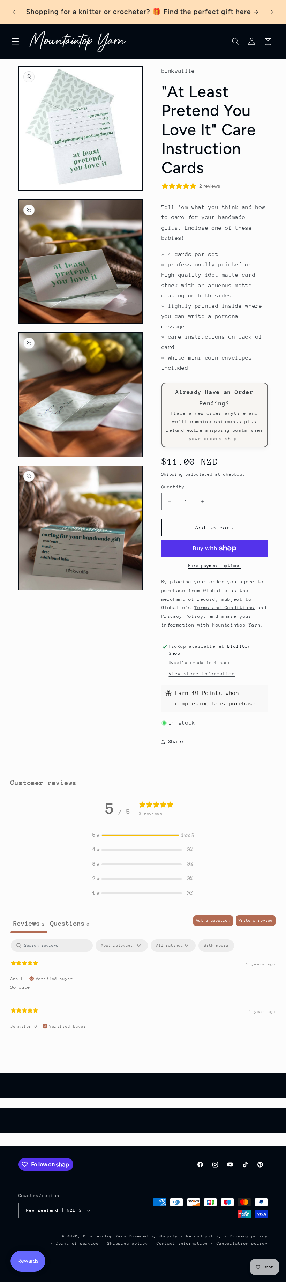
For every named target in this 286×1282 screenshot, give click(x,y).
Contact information (182, 1243)
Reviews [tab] (29, 923)
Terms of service (77, 1243)
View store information (202, 673)
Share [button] (175, 741)
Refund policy (203, 1236)
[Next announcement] (272, 12)
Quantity (173, 486)
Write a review (256, 920)
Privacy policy (249, 1236)
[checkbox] (216, 945)
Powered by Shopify (153, 1236)
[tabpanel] (143, 987)
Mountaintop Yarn (105, 1236)
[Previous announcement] (14, 12)
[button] (15, 42)
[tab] (69, 924)
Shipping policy (127, 1243)
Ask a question (213, 920)
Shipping (172, 474)
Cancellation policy (242, 1243)
